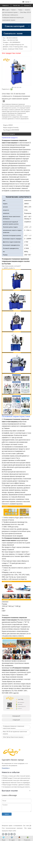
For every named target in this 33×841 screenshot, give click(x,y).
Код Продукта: (7, 130)
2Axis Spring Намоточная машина (13, 737)
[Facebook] (3, 834)
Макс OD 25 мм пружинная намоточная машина (15, 733)
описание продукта (9, 134)
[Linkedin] (9, 834)
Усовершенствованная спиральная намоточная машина (13, 727)
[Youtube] (14, 834)
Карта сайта (12, 830)
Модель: (5, 125)
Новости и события (5, 6)
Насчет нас (16, 5)
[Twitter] (11, 834)
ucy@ (11, 44)
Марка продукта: (8, 127)
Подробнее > (6, 768)
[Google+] (6, 834)
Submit (7, 814)
